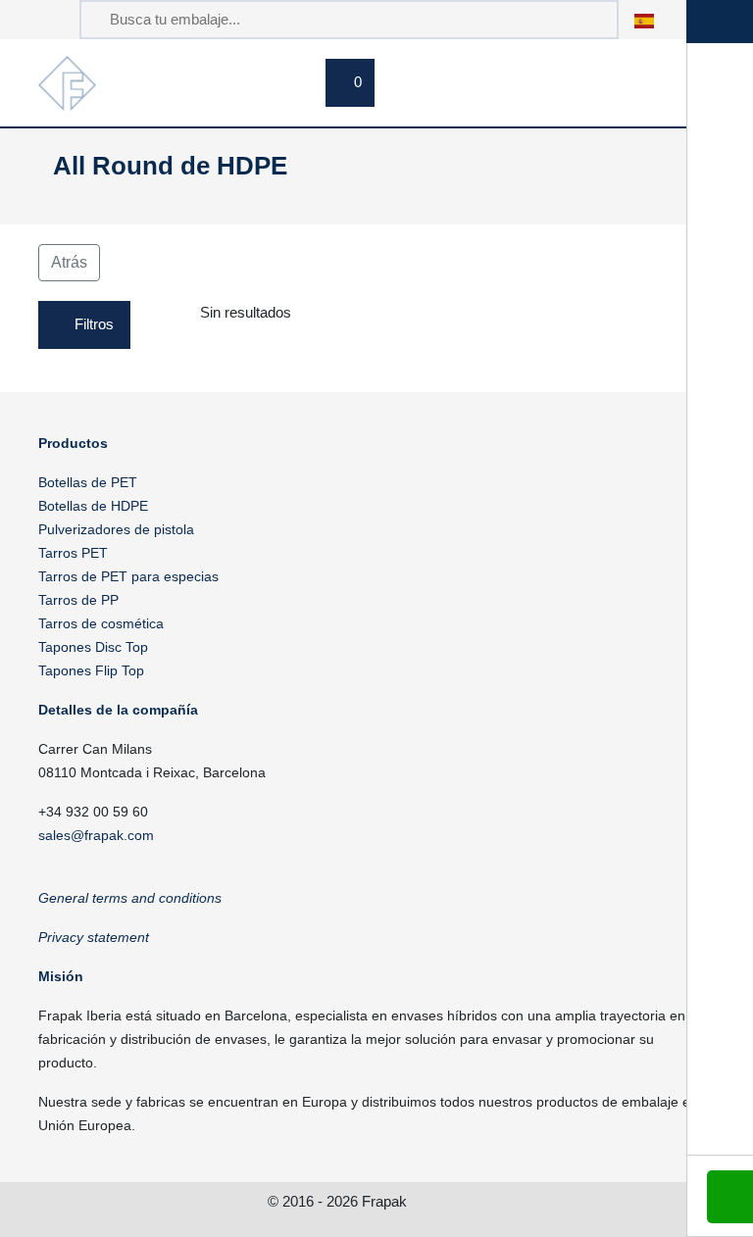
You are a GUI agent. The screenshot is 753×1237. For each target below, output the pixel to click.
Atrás (69, 262)
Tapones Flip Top (91, 670)
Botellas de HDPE (93, 506)
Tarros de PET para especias (128, 576)
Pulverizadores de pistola (116, 529)
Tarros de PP (78, 600)
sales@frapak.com (96, 835)
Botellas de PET (87, 482)
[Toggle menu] (632, 105)
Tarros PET (73, 553)
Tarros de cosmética (101, 623)
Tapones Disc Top (93, 647)
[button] (654, 19)
